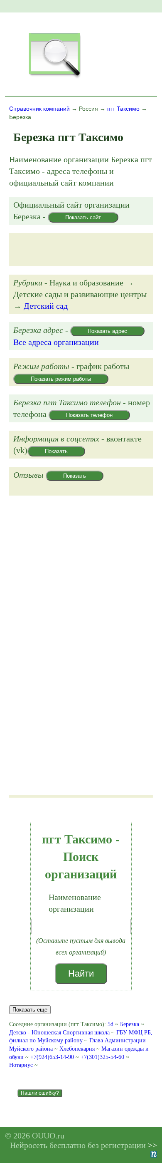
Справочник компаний (39, 108)
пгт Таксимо (123, 108)
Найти (81, 973)
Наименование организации (75, 903)
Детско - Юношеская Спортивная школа (59, 1032)
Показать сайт (83, 217)
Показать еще (29, 1010)
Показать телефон (89, 415)
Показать (56, 451)
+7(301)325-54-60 (103, 1057)
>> (152, 1145)
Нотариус (21, 1065)
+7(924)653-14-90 (53, 1057)
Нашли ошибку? (40, 1093)
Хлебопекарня (77, 1049)
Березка (129, 1024)
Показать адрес (107, 331)
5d (110, 1024)
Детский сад (46, 305)
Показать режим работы (61, 379)
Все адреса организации (56, 342)
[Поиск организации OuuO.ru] (54, 77)
